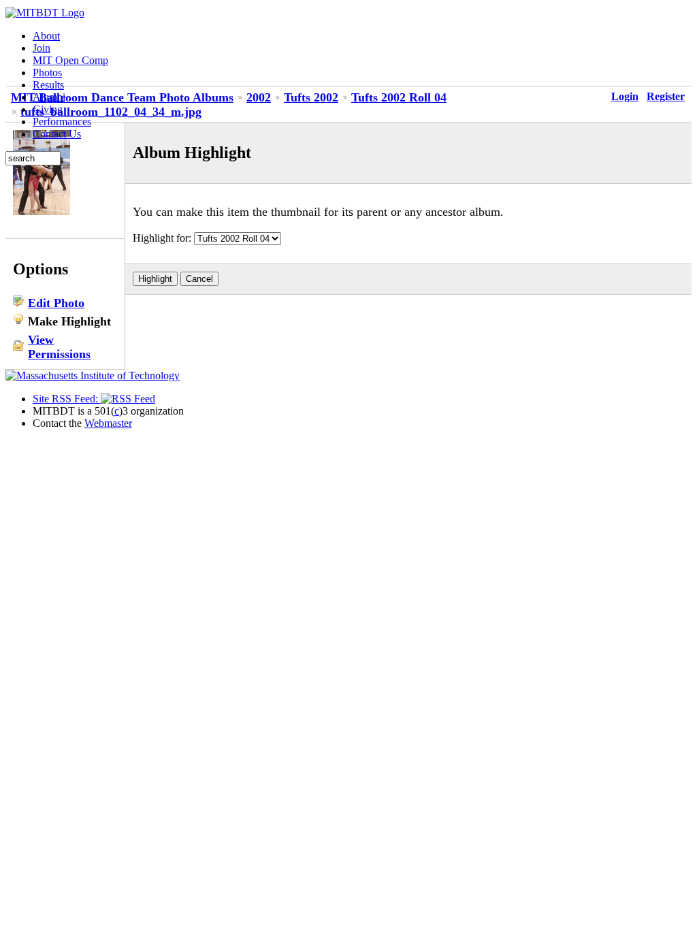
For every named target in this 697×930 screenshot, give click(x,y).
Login (624, 96)
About (46, 36)
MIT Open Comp (70, 60)
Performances (62, 121)
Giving (48, 109)
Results (48, 85)
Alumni (49, 97)
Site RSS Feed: (67, 398)
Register (666, 96)
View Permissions (59, 347)
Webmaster (108, 423)
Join (41, 48)
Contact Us (57, 134)
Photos (47, 72)
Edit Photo (56, 303)
